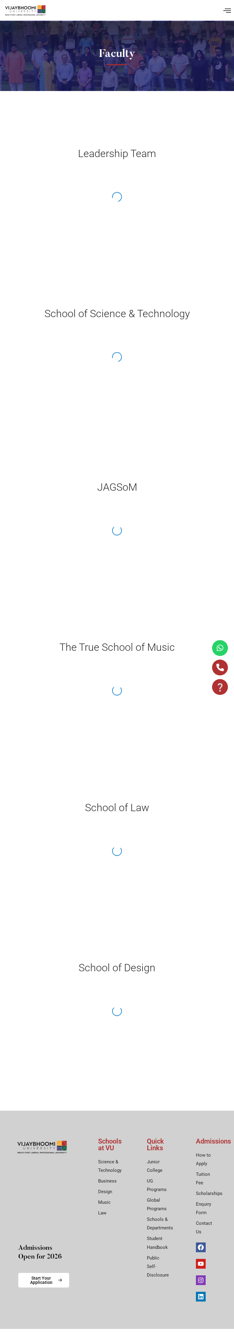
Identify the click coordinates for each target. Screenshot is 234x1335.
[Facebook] (201, 1247)
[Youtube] (201, 1264)
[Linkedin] (201, 1297)
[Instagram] (201, 1280)
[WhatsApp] (220, 648)
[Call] (220, 667)
